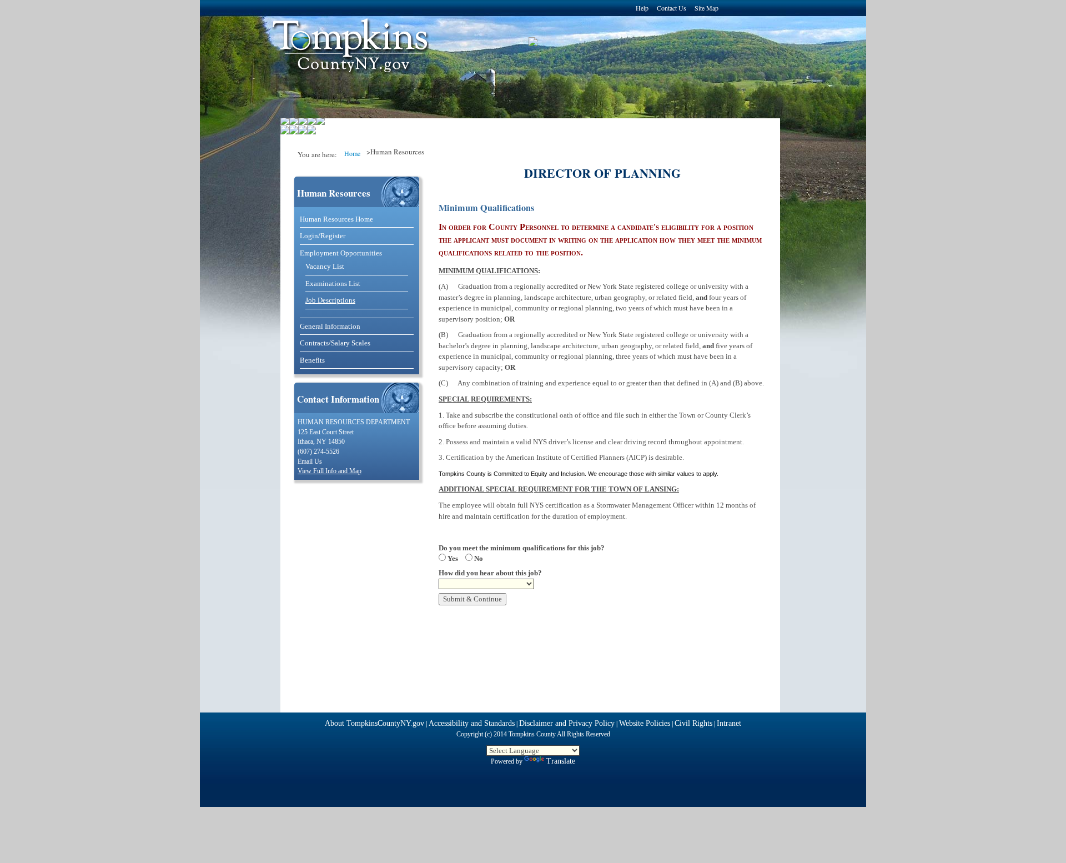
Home (352, 153)
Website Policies (644, 723)
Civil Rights (693, 723)
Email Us (310, 461)
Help (642, 7)
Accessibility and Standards (472, 723)
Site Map (706, 7)
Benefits (312, 360)
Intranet (729, 723)
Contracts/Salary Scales (335, 343)
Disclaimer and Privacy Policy (567, 723)
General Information (330, 326)
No (477, 558)
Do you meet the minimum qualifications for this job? (522, 548)
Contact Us (671, 7)
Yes (452, 558)
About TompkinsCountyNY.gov (374, 723)
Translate (560, 761)
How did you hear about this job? (490, 573)
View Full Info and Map (329, 471)
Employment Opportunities (341, 253)
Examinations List (332, 283)
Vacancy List (324, 266)
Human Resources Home (336, 219)
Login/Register (322, 236)
